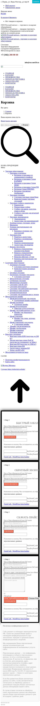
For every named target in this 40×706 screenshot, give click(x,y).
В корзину (5, 17)
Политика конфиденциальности (17, 360)
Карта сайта (9, 362)
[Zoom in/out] (8, 702)
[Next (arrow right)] (4, 704)
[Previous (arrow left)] (2, 704)
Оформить (13, 17)
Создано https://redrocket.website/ (13, 369)
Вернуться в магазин (9, 121)
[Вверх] (20, 409)
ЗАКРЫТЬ (36, 1)
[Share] (4, 702)
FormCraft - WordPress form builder (16, 457)
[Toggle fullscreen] (6, 702)
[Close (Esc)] (2, 702)
